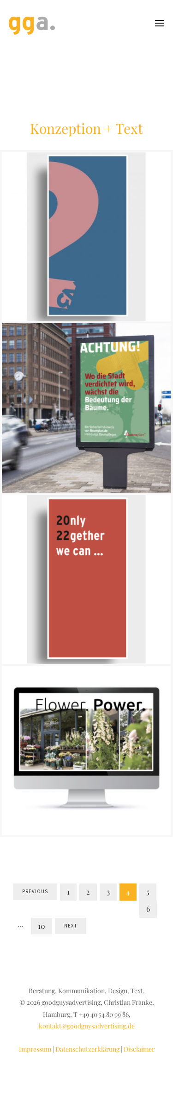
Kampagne (79, 428)
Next (70, 925)
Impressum (35, 1049)
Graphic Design (85, 244)
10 (41, 926)
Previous (35, 891)
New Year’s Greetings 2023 (86, 217)
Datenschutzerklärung (87, 1049)
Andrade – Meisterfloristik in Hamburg (86, 737)
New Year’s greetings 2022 (86, 560)
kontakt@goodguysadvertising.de (87, 1025)
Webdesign (131, 764)
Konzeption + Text (121, 428)
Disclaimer (139, 1049)
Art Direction (44, 244)
